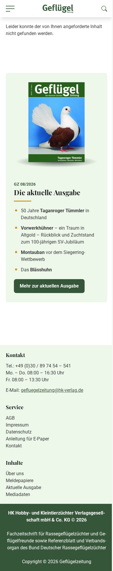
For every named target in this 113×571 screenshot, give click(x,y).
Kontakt (14, 446)
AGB (10, 418)
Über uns (15, 473)
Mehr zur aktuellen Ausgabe (49, 286)
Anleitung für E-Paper (27, 439)
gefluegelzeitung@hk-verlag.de (52, 390)
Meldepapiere (19, 480)
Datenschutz (19, 432)
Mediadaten (18, 494)
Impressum (17, 425)
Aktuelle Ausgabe (23, 487)
